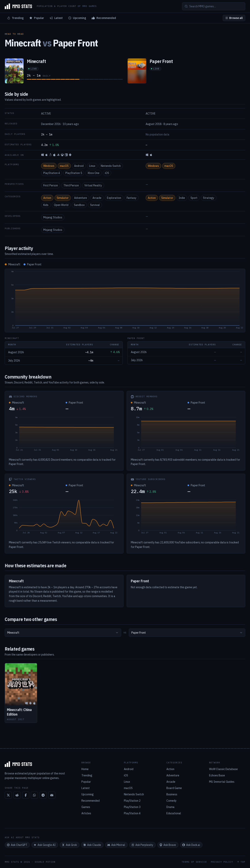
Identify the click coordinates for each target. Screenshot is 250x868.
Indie (182, 198)
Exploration (114, 198)
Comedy (171, 800)
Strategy (208, 198)
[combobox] (63, 633)
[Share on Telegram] (43, 795)
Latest (58, 18)
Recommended (106, 18)
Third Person (71, 185)
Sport (194, 198)
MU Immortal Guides (221, 781)
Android (79, 166)
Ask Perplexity (144, 845)
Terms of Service (194, 862)
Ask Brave (169, 845)
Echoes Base (217, 775)
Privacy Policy (222, 862)
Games (85, 807)
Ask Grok (71, 845)
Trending (18, 18)
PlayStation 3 (132, 807)
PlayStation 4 (51, 173)
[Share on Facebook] (25, 795)
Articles (86, 813)
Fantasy (131, 198)
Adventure (80, 198)
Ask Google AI (47, 845)
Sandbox (79, 205)
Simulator (63, 198)
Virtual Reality (93, 185)
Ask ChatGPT (19, 845)
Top (243, 862)
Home (85, 769)
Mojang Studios (52, 217)
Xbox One (93, 173)
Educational (173, 813)
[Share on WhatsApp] (34, 795)
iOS (107, 173)
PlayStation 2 (132, 800)
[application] (125, 300)
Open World (61, 205)
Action (47, 198)
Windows (48, 166)
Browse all (236, 18)
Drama (170, 807)
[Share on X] (8, 795)
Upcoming (79, 18)
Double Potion (45, 861)
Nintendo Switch (111, 166)
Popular (39, 18)
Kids (45, 205)
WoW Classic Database (223, 769)
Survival (95, 205)
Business (171, 794)
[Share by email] (51, 795)
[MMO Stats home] (18, 6)
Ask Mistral (118, 845)
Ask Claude (94, 845)
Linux (92, 166)
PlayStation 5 (73, 173)
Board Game (174, 788)
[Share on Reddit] (17, 795)
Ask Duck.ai (193, 845)
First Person (50, 185)
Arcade (96, 198)
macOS (64, 166)
